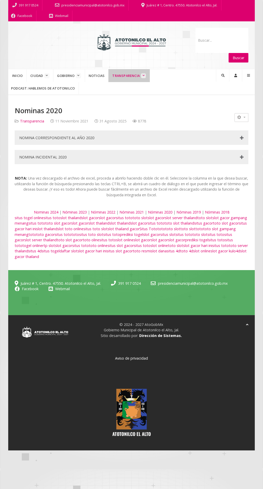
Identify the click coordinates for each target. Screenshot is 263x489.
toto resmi (142, 250)
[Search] (222, 75)
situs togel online (29, 217)
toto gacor (45, 234)
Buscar (238, 57)
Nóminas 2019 (188, 212)
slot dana (159, 250)
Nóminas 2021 (131, 212)
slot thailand (70, 217)
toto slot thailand (179, 223)
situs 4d (35, 250)
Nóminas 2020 (160, 212)
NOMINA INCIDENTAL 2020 (43, 157)
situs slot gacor (121, 245)
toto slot (140, 217)
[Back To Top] (247, 324)
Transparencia (32, 121)
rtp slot (48, 245)
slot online (125, 239)
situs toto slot (95, 228)
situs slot (168, 234)
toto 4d (186, 250)
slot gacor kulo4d (225, 250)
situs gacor (203, 223)
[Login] (235, 75)
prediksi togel (131, 234)
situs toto (52, 217)
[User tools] (241, 117)
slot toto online (70, 228)
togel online (32, 245)
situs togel (51, 250)
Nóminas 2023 (74, 212)
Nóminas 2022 (103, 212)
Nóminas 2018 (217, 212)
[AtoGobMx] (131, 42)
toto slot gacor (58, 223)
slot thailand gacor (123, 228)
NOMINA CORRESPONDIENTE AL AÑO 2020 (56, 137)
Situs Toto (148, 228)
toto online (98, 245)
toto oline (91, 239)
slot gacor (90, 217)
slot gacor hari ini (197, 245)
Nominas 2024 (46, 212)
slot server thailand (181, 217)
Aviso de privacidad (131, 358)
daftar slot (69, 250)
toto (161, 228)
